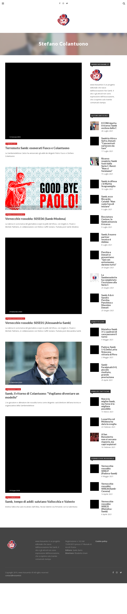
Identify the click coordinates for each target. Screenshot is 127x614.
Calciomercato (13, 497)
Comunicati (11, 143)
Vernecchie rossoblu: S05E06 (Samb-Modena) (35, 218)
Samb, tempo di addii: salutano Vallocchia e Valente (40, 501)
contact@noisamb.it (13, 575)
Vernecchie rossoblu (15, 214)
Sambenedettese (13, 389)
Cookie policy (101, 541)
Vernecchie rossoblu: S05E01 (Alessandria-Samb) (38, 323)
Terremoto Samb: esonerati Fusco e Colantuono (37, 148)
